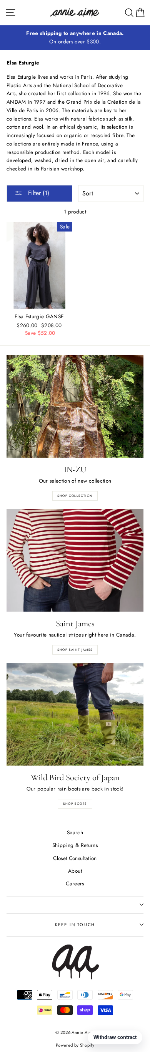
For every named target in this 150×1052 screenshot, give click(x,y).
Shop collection (75, 495)
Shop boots (75, 803)
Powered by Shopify (75, 1045)
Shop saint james (75, 649)
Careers (75, 883)
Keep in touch (75, 924)
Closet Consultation (75, 858)
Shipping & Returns (75, 845)
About (75, 871)
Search (75, 832)
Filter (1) (37, 193)
